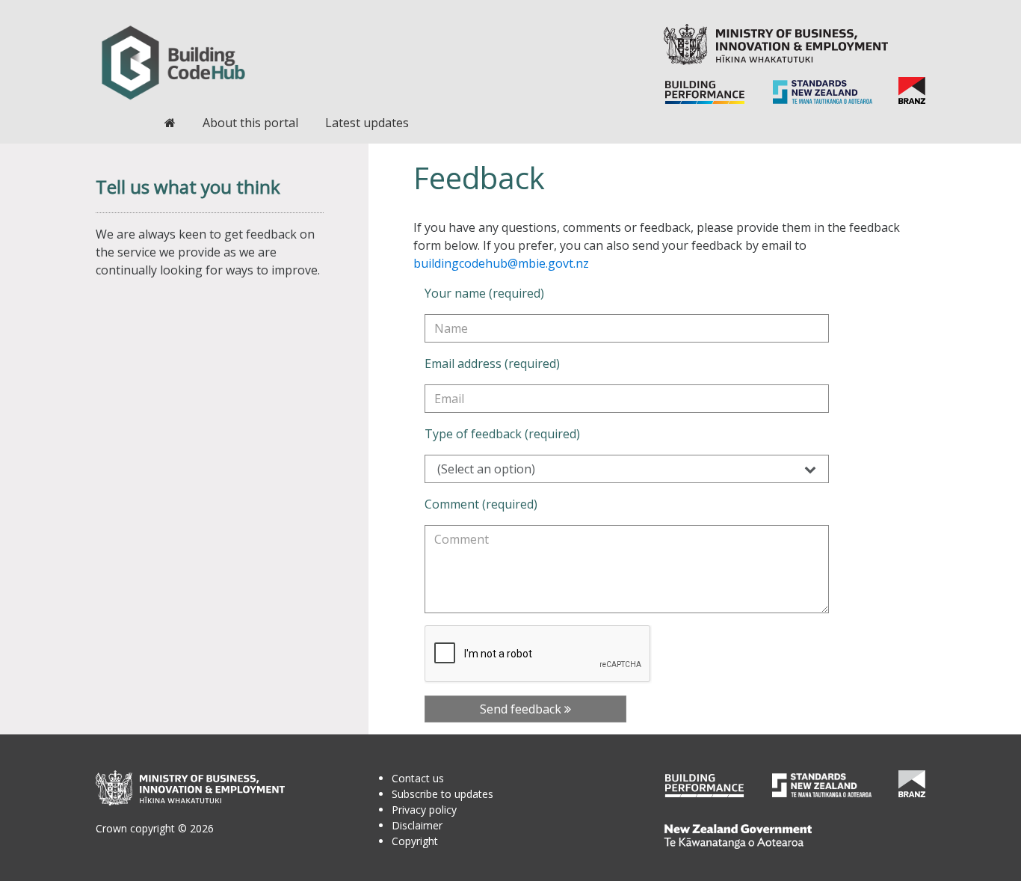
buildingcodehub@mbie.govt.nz (501, 263)
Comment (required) (481, 504)
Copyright (415, 841)
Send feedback (522, 709)
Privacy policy (424, 809)
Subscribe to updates (442, 794)
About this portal (250, 122)
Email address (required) (492, 363)
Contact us (418, 778)
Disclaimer (417, 825)
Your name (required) (484, 293)
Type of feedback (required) (502, 434)
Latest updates (367, 122)
